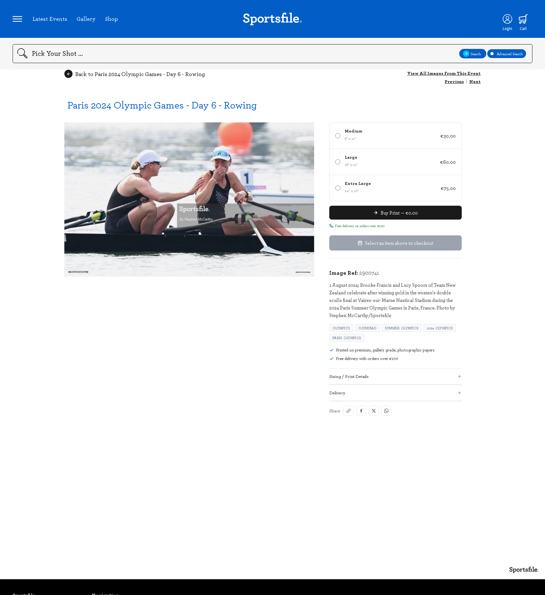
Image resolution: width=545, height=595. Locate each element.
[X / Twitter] (374, 411)
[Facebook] (361, 411)
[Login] (507, 19)
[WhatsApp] (386, 411)
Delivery (337, 393)
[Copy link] (348, 411)
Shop (111, 18)
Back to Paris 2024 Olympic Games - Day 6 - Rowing (140, 74)
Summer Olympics (402, 328)
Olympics (341, 328)
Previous (454, 81)
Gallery (86, 18)
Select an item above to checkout (399, 243)
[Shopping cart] (523, 19)
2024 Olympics (440, 328)
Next (475, 81)
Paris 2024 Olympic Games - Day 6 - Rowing (162, 104)
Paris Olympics (346, 337)
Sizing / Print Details (349, 376)
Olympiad (367, 328)
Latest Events (49, 18)
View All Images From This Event (444, 73)
